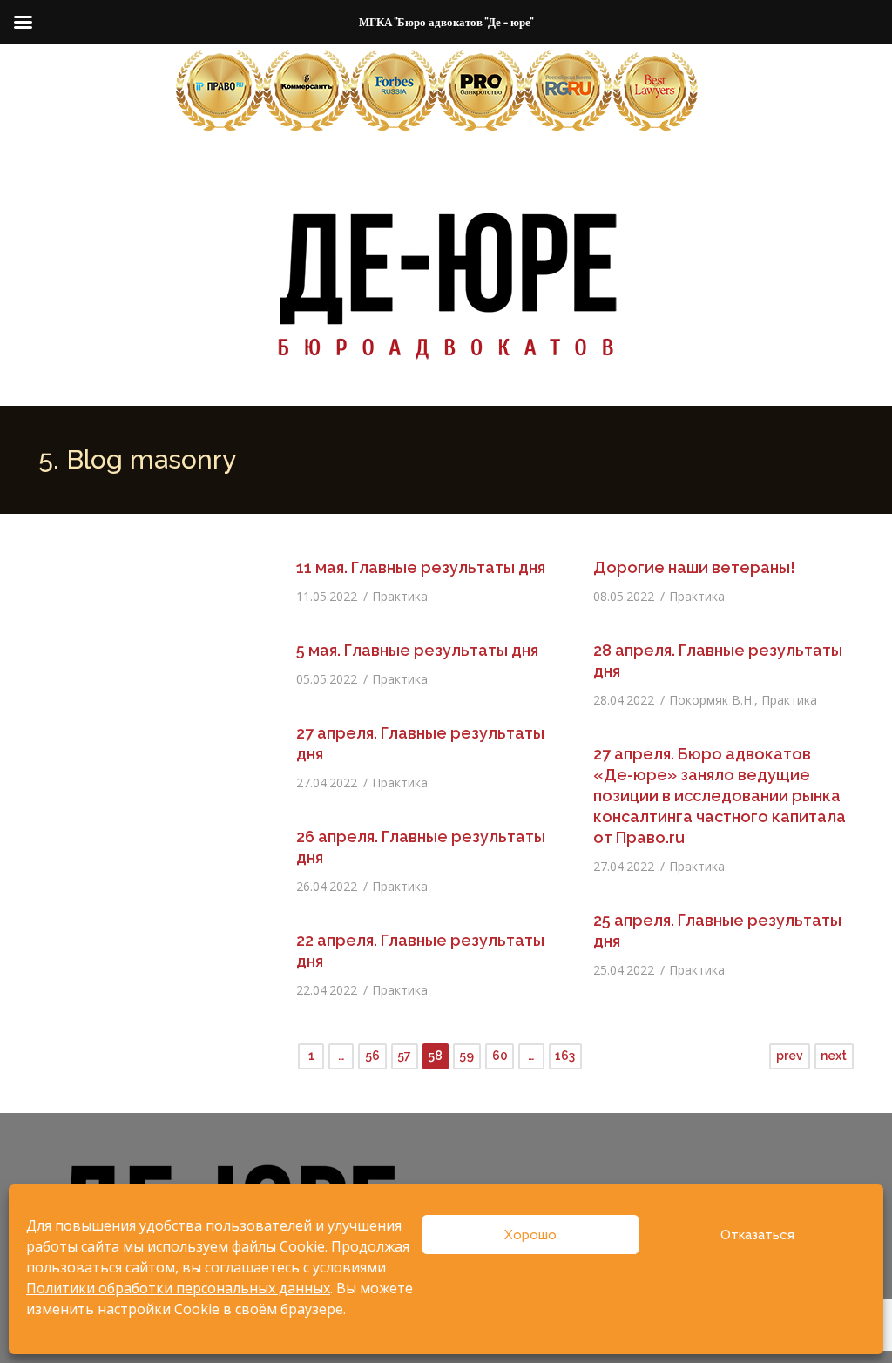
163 (565, 1056)
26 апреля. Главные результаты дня (420, 847)
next (834, 1056)
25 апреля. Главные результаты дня (717, 930)
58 (435, 1056)
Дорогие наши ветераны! (694, 567)
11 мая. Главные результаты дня (420, 567)
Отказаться (757, 1235)
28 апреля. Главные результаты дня (717, 660)
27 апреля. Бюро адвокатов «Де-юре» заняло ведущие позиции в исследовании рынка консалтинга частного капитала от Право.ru (719, 796)
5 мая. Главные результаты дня (417, 650)
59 (466, 1056)
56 (372, 1056)
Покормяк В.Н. (711, 700)
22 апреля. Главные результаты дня (420, 950)
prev (789, 1056)
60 (500, 1056)
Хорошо (530, 1235)
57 (404, 1056)
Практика (400, 596)
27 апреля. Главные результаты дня (420, 743)
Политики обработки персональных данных (178, 1288)
